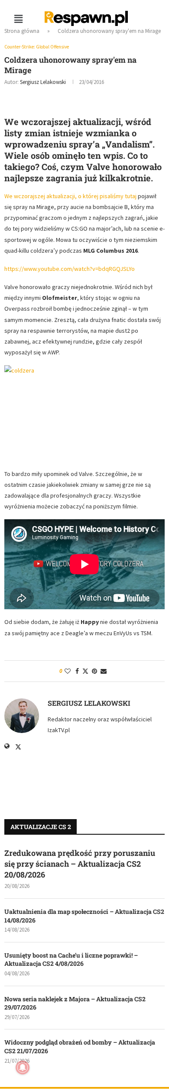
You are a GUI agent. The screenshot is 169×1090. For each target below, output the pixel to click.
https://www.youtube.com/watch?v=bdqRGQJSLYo (69, 269)
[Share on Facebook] (77, 671)
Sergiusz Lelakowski (43, 82)
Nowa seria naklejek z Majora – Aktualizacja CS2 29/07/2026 (75, 1003)
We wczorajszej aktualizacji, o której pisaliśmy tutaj (70, 196)
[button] (18, 19)
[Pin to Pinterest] (94, 671)
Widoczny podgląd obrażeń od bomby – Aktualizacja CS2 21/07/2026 (79, 1046)
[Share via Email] (104, 671)
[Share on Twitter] (85, 671)
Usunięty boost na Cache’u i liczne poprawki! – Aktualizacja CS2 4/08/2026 (71, 959)
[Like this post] (68, 671)
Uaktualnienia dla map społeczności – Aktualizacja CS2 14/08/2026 (84, 915)
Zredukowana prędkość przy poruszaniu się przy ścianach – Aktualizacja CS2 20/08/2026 (79, 864)
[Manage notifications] (22, 1067)
